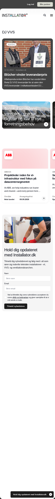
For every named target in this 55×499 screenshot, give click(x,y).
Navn (6, 273)
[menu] (51, 15)
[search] (45, 15)
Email (6, 283)
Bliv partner (45, 4)
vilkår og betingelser (20, 297)
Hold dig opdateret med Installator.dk (30, 494)
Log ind (30, 4)
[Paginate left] (4, 115)
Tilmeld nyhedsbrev (16, 306)
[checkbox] (5, 297)
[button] (46, 124)
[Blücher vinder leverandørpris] (27, 63)
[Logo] (15, 15)
